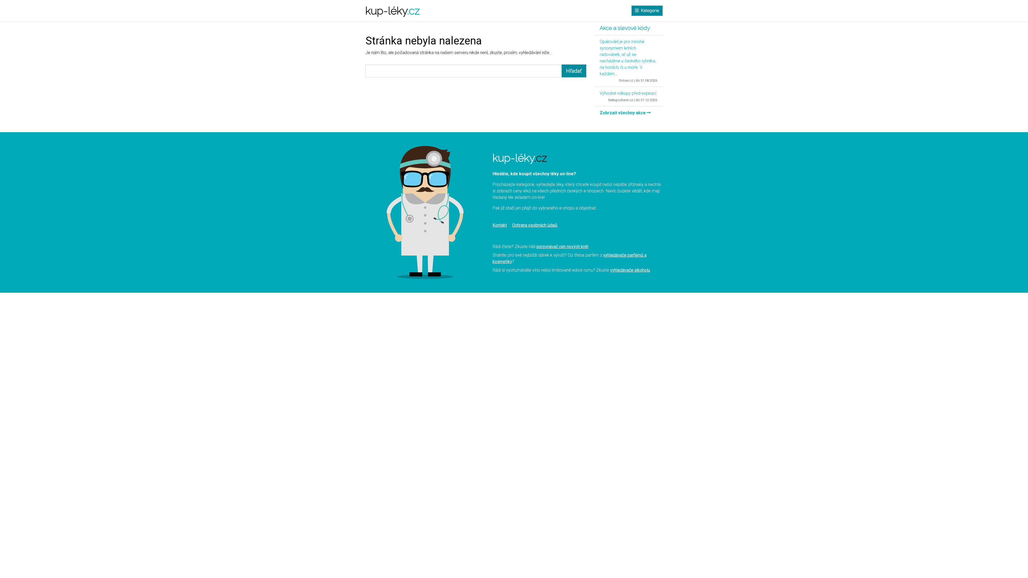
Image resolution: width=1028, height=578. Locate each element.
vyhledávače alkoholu (630, 270)
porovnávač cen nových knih (562, 246)
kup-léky (392, 10)
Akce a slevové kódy (625, 28)
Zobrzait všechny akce (623, 112)
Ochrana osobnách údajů (534, 225)
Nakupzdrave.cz (620, 100)
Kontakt (500, 225)
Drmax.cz (626, 80)
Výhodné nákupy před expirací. (628, 93)
